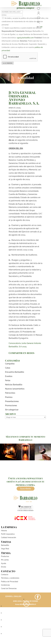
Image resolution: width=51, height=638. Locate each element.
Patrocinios (10, 393)
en (41, 27)
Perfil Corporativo (8, 534)
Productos (5, 556)
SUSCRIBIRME (8, 63)
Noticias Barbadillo (13, 384)
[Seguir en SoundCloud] (26, 627)
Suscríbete (25, 488)
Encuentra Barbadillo (14, 372)
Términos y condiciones (10, 578)
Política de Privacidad (9, 582)
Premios (8, 397)
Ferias (7, 380)
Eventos (8, 376)
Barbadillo (5, 545)
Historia (4, 531)
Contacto (4, 574)
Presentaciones (12, 401)
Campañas (10, 364)
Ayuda (3, 563)
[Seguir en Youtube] (26, 620)
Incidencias (5, 585)
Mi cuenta (5, 560)
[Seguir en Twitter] (26, 606)
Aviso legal (17, 601)
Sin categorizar (12, 410)
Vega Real (5, 549)
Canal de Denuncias (9, 588)
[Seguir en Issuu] (26, 634)
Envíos (3, 567)
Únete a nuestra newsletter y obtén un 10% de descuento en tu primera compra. (25, 481)
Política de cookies (30, 601)
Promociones (11, 405)
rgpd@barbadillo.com (25, 38)
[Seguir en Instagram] (26, 613)
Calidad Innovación (8, 537)
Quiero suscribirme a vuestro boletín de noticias (23, 28)
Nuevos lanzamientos (14, 389)
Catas (7, 368)
